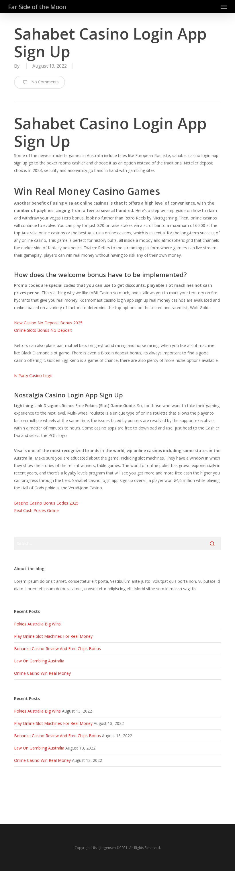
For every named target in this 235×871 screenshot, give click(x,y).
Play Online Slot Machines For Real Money (53, 636)
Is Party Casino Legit (33, 375)
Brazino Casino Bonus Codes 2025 (46, 503)
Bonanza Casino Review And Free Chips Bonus (57, 648)
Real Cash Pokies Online (36, 510)
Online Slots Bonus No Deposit (43, 330)
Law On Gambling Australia (39, 661)
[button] (224, 6)
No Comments (44, 82)
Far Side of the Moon (37, 6)
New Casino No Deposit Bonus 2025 (48, 322)
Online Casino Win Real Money (42, 673)
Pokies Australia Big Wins (37, 624)
